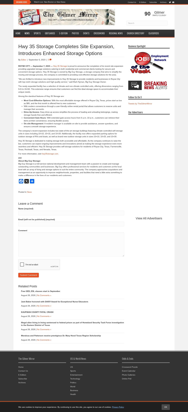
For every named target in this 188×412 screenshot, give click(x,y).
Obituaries (50, 33)
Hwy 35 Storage (60, 66)
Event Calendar (128, 371)
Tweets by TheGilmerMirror (140, 104)
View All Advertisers (149, 218)
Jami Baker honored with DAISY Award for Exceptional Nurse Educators (54, 302)
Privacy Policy (118, 407)
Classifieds (154, 33)
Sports (37, 33)
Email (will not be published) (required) (36, 219)
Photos (75, 33)
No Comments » (44, 295)
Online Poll (126, 379)
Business (74, 390)
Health (73, 394)
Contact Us (132, 2)
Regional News (116, 33)
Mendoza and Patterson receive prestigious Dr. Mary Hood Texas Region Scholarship (61, 336)
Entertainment (76, 375)
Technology (75, 379)
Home (18, 33)
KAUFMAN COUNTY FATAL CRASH (37, 312)
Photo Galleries (128, 375)
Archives (163, 2)
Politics (73, 382)
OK (165, 407)
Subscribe (153, 2)
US (71, 367)
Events (86, 33)
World (72, 386)
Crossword (99, 33)
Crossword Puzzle (130, 367)
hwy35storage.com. (50, 154)
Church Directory (135, 33)
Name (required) (25, 209)
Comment (22, 230)
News (27, 33)
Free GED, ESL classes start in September (40, 291)
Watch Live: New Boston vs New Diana (49, 2)
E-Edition (142, 2)
